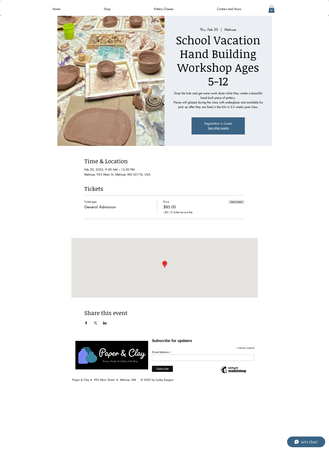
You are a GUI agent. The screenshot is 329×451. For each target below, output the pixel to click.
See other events (218, 128)
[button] (271, 9)
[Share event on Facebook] (86, 323)
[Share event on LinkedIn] (105, 323)
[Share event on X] (95, 323)
